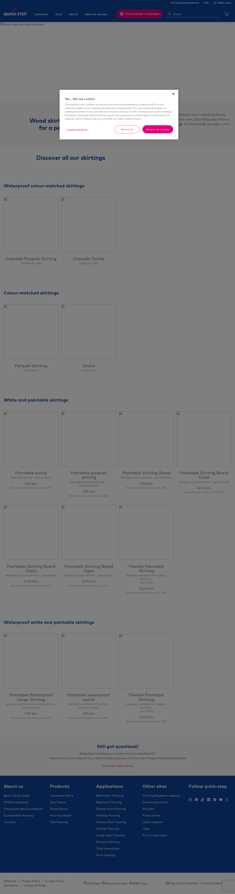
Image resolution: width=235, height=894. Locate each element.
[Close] (173, 94)
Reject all (127, 129)
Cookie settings (77, 129)
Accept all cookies (157, 129)
